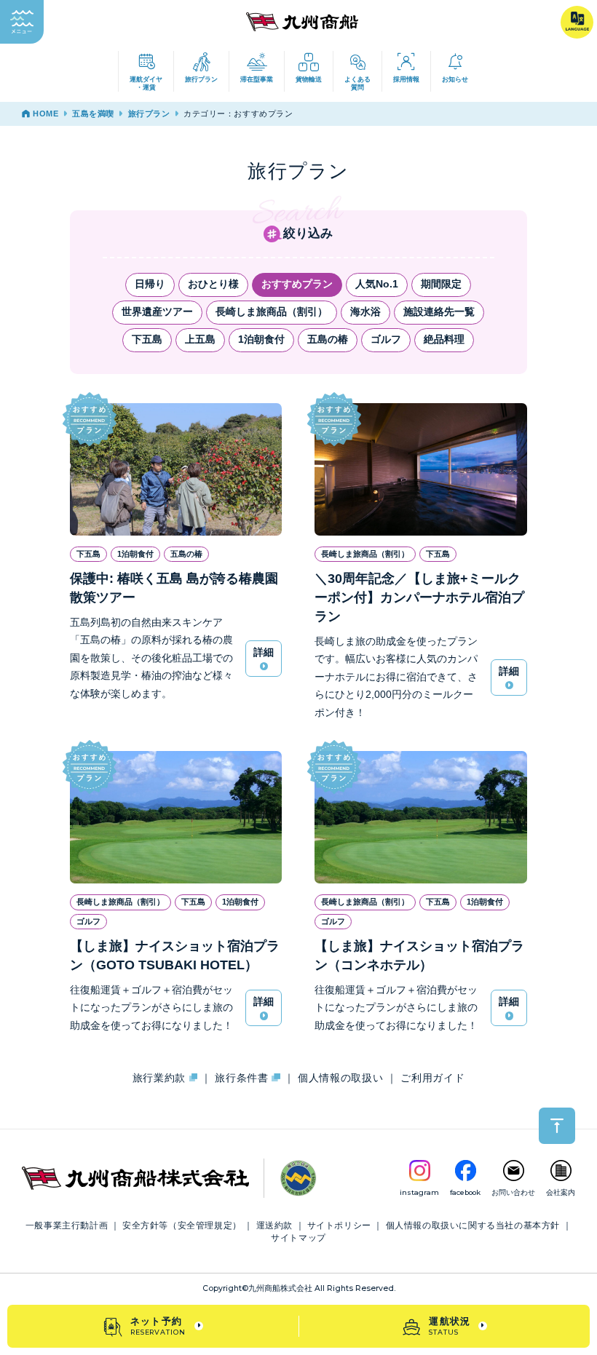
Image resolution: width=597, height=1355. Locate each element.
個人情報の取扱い (340, 1078)
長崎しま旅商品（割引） (272, 311)
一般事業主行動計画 (66, 1225)
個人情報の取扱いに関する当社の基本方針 (473, 1225)
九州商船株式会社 (280, 1288)
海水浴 (365, 311)
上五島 (200, 339)
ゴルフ (386, 339)
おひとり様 (213, 284)
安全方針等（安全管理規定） (182, 1225)
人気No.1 (376, 284)
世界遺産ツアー (157, 311)
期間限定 (441, 284)
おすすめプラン (297, 284)
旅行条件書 (243, 1078)
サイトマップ (298, 1238)
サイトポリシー (339, 1225)
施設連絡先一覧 (439, 311)
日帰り (150, 284)
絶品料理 (444, 339)
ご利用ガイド (432, 1078)
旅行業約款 (161, 1078)
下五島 (147, 339)
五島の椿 (327, 339)
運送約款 (274, 1225)
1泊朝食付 (261, 339)
